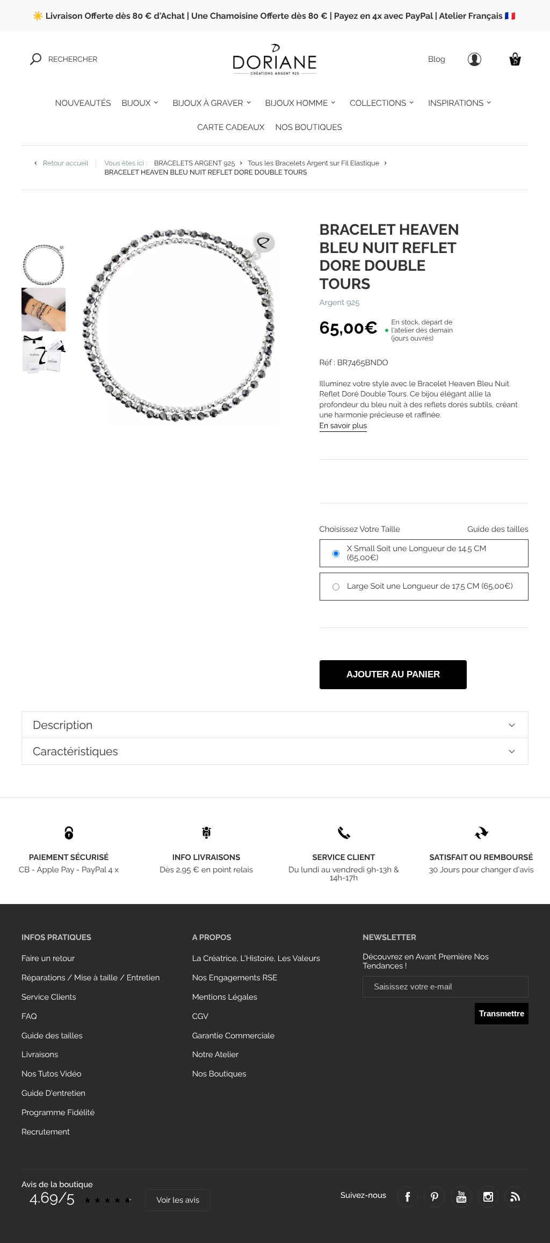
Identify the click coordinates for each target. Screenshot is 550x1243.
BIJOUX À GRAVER (207, 103)
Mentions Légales (224, 997)
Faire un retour (48, 958)
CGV (200, 1016)
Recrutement (45, 1132)
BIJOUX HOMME (296, 103)
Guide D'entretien (53, 1093)
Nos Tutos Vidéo (51, 1074)
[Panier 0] (515, 58)
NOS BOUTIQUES (308, 127)
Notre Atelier (215, 1054)
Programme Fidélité (58, 1112)
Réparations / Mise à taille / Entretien (90, 977)
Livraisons (39, 1054)
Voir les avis (177, 1200)
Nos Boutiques (219, 1074)
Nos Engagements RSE (235, 977)
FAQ (29, 1016)
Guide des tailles (52, 1035)
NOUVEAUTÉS (83, 103)
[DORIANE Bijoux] (275, 59)
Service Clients (48, 997)
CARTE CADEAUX (230, 127)
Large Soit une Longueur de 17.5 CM (430, 586)
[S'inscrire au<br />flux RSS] (515, 1197)
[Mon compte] (474, 59)
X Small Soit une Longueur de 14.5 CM (416, 553)
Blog (436, 59)
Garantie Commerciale (233, 1035)
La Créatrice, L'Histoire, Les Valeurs (256, 958)
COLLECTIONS (378, 103)
